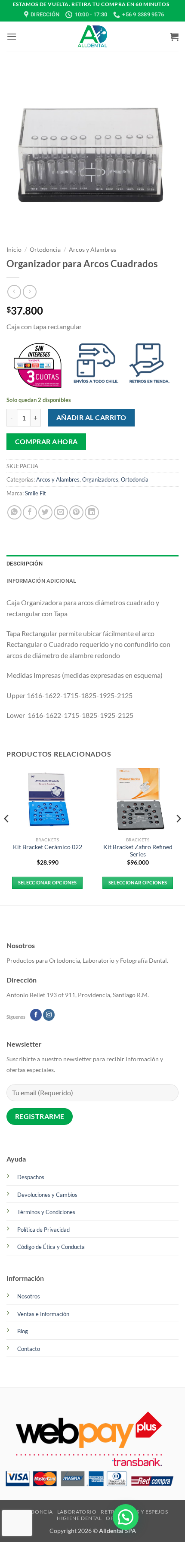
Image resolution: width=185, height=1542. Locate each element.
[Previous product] (29, 291)
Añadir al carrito (91, 417)
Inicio (14, 249)
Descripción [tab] (24, 563)
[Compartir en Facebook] (30, 512)
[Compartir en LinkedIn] (92, 512)
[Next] (178, 835)
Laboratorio (77, 1511)
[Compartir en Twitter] (45, 512)
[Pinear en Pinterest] (76, 512)
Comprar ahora (46, 441)
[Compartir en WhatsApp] (14, 512)
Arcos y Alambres (92, 249)
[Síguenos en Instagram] (49, 1015)
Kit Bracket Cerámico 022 (47, 847)
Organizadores (100, 479)
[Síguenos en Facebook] (36, 1015)
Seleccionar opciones (47, 882)
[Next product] (14, 291)
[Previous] (7, 835)
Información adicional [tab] (41, 581)
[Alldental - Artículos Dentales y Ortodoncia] (92, 37)
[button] (11, 36)
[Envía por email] (61, 512)
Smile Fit (35, 493)
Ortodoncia (45, 249)
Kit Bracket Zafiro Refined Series (138, 851)
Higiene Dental (79, 1518)
